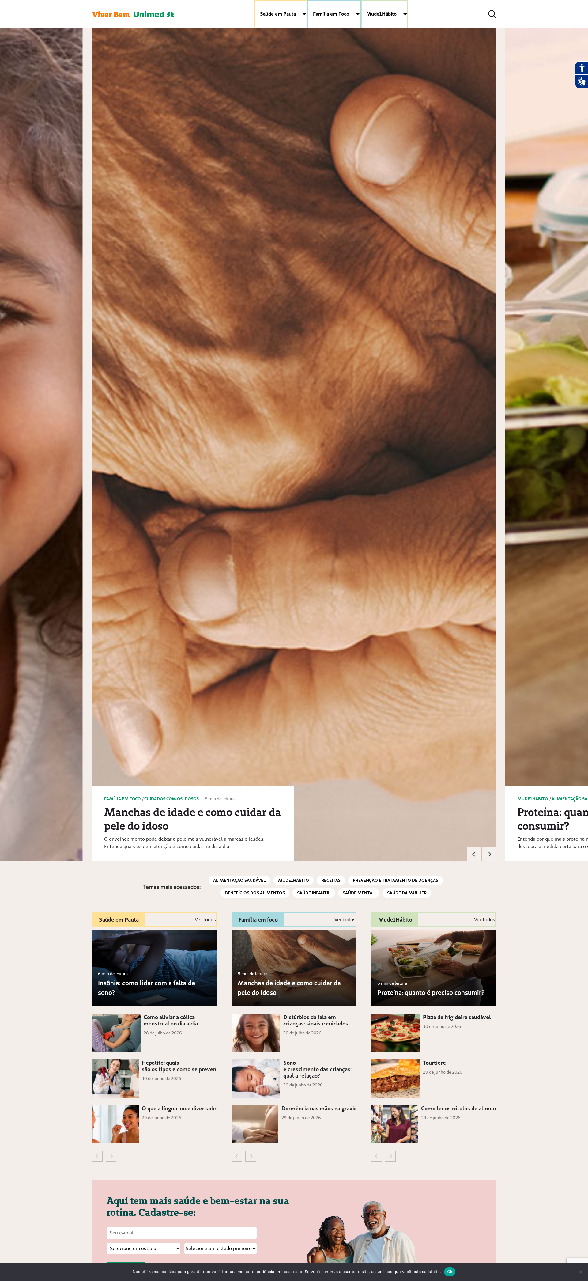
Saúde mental (359, 893)
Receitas (331, 880)
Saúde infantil (313, 893)
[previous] (474, 854)
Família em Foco (331, 14)
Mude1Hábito (381, 14)
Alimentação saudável (239, 880)
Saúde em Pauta (278, 14)
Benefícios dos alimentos (255, 893)
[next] (489, 854)
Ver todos (205, 919)
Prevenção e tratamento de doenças (395, 880)
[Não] (580, 1272)
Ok (450, 1271)
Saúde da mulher (407, 893)
